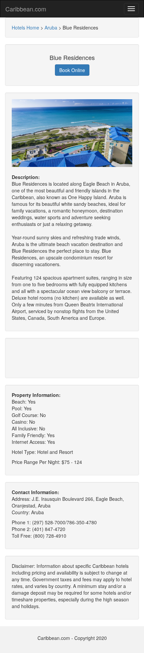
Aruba (51, 27)
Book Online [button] (72, 70)
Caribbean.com (25, 8)
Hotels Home (25, 27)
